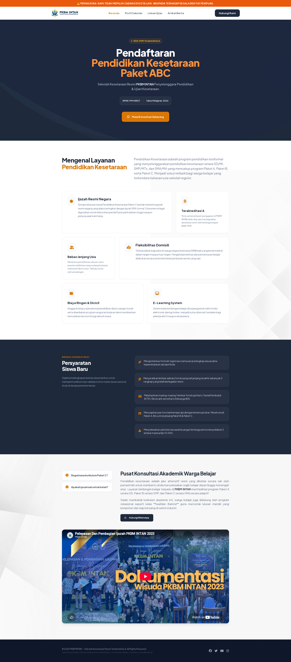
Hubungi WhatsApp (139, 517)
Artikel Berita (176, 13)
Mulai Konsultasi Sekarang (148, 116)
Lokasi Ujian (155, 13)
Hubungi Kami (227, 13)
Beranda (114, 13)
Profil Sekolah (133, 13)
